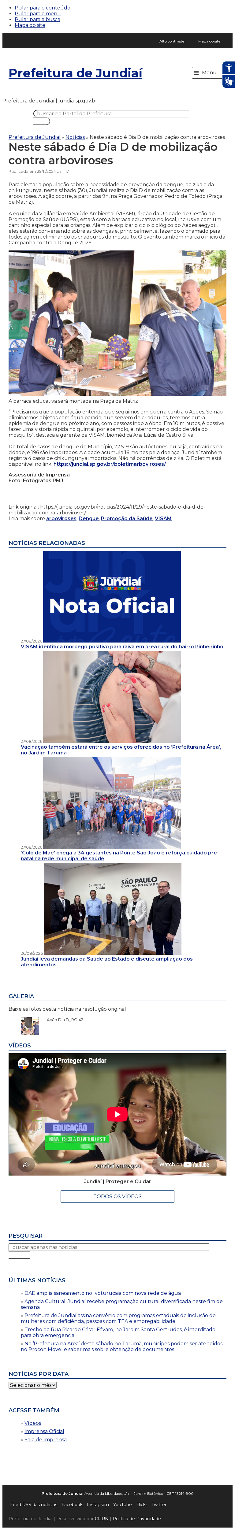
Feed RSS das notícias (33, 1504)
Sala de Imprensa (45, 1440)
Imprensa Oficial (44, 1431)
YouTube (122, 1504)
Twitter (158, 1504)
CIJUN (102, 1518)
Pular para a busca (37, 19)
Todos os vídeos (117, 1196)
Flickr (141, 1504)
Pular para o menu (38, 14)
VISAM (163, 518)
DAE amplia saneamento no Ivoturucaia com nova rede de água (102, 1293)
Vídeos (32, 1423)
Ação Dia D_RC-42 (62, 1019)
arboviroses (61, 518)
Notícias (75, 137)
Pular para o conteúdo (42, 8)
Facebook (72, 1504)
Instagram (98, 1504)
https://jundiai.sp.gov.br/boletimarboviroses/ (110, 464)
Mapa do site (30, 25)
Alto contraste (171, 41)
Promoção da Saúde (127, 518)
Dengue (89, 518)
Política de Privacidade (137, 1518)
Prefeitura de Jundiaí (75, 72)
